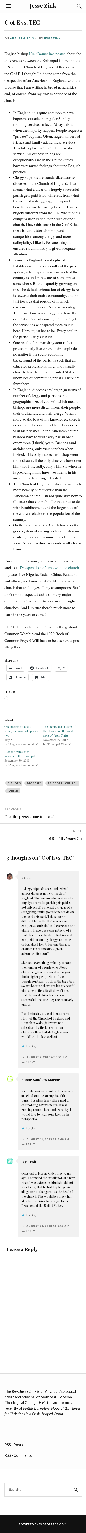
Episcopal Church (63, 783)
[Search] (75, 6)
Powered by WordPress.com (42, 1524)
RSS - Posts (13, 1444)
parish (12, 790)
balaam (27, 877)
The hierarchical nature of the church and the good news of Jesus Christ (59, 730)
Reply (30, 1062)
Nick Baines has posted (47, 53)
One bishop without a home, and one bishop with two (21, 730)
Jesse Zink (43, 5)
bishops (14, 783)
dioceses (34, 783)
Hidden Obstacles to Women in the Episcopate (20, 754)
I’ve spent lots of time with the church (49, 567)
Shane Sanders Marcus (41, 1079)
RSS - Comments (18, 1455)
